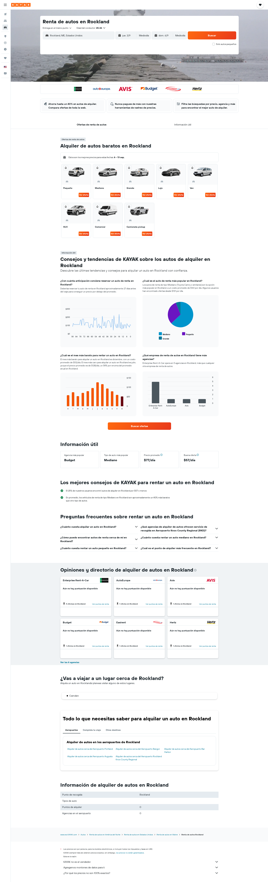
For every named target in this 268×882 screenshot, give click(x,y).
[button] (5, 4)
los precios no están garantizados (130, 853)
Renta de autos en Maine (167, 834)
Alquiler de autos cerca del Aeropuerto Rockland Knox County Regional (139, 758)
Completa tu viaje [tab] (92, 730)
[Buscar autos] (5, 27)
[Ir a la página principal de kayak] (21, 5)
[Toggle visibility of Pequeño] (188, 334)
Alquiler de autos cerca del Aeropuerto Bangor (138, 749)
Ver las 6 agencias (69, 662)
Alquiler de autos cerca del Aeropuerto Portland (90, 749)
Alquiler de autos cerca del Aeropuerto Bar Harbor (184, 750)
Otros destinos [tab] (113, 730)
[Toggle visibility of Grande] (164, 338)
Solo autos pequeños (226, 44)
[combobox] (57, 28)
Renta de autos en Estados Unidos (138, 834)
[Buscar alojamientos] (5, 21)
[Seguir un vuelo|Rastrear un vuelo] (5, 43)
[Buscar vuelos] (5, 14)
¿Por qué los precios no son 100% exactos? (86, 873)
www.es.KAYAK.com (68, 834)
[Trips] (5, 58)
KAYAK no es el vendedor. (77, 861)
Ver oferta (83, 195)
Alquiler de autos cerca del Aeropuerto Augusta (89, 756)
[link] (139, 426)
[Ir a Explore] (5, 36)
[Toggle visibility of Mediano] (164, 334)
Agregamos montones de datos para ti (84, 867)
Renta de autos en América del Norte (104, 834)
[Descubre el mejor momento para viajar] (5, 49)
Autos (83, 834)
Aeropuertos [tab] (71, 730)
